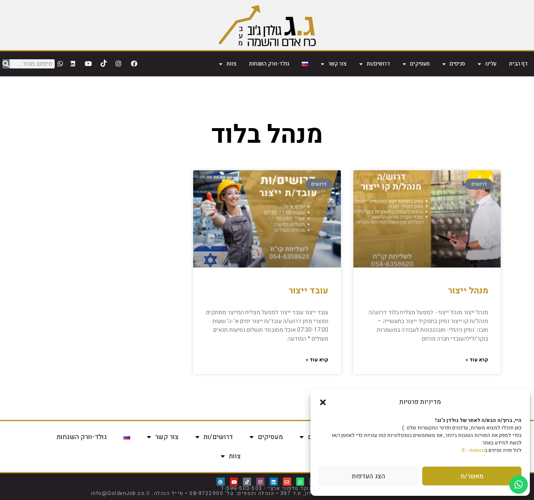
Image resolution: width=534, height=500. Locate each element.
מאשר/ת (472, 476)
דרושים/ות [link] (378, 64)
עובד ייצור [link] (308, 290)
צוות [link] (232, 64)
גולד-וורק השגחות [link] (269, 64)
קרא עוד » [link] (477, 360)
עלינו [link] (490, 64)
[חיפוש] (6, 63)
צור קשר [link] (337, 64)
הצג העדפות (368, 476)
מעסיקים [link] (420, 64)
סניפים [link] (457, 64)
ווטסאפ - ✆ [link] (473, 450)
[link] (267, 25)
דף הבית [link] (518, 64)
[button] (323, 402)
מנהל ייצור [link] (468, 290)
